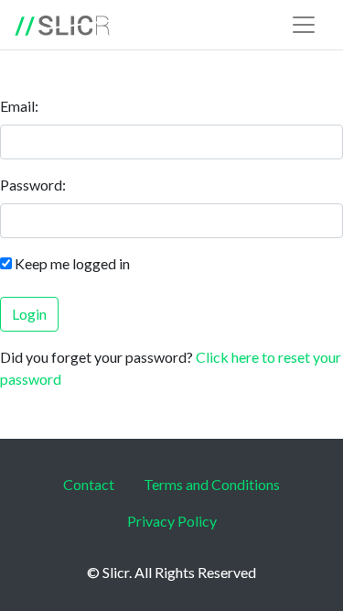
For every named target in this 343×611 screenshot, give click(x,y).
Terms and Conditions (212, 484)
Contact (88, 484)
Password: (33, 184)
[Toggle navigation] (303, 24)
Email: (19, 106)
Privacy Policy (172, 520)
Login (29, 313)
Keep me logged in (72, 263)
